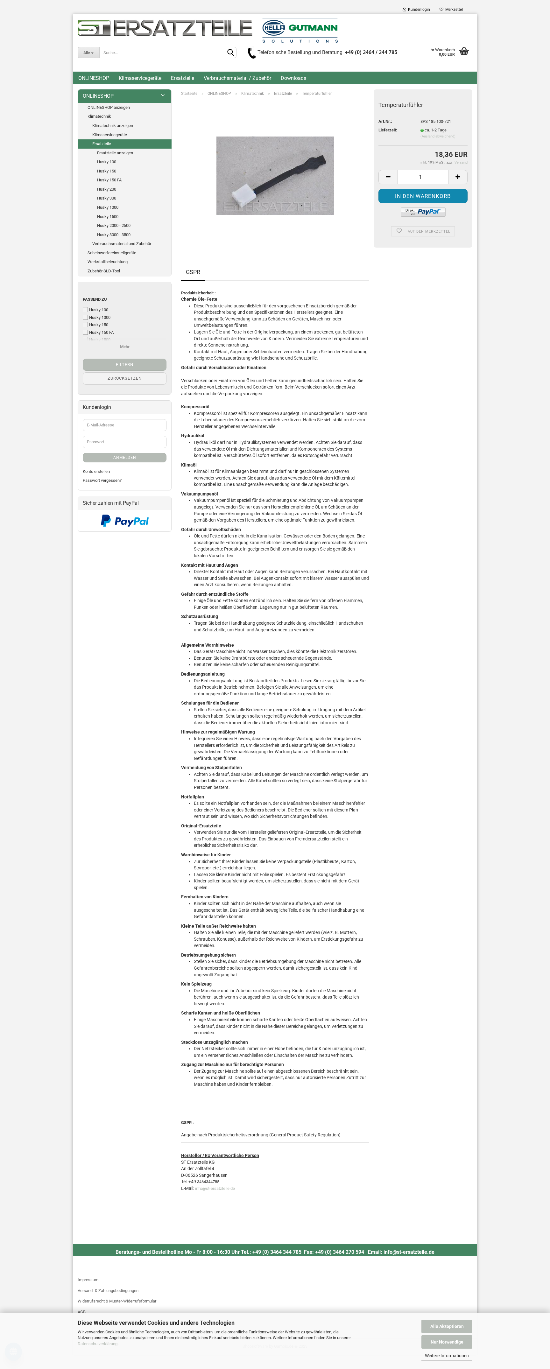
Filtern (124, 364)
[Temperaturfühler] (275, 172)
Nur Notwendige (447, 1341)
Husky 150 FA (109, 180)
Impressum (88, 1279)
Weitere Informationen (447, 1355)
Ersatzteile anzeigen (115, 153)
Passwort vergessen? (102, 480)
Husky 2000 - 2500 (113, 225)
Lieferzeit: (387, 130)
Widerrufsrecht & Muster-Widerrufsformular (117, 1301)
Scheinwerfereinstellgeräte (112, 252)
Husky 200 (106, 189)
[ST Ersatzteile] (208, 30)
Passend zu (95, 299)
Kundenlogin (418, 9)
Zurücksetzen (125, 378)
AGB (82, 1311)
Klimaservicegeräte (140, 78)
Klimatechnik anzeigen (112, 125)
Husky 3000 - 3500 (113, 234)
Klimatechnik (99, 116)
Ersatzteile (182, 78)
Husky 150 (106, 171)
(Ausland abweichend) (437, 136)
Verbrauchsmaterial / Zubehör (237, 78)
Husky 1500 (107, 216)
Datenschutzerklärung (97, 1343)
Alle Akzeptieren (447, 1326)
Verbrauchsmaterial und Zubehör (121, 243)
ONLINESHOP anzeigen (109, 107)
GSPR (193, 272)
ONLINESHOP (93, 78)
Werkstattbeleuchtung (108, 261)
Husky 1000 (107, 207)
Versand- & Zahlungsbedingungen (108, 1290)
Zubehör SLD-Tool (104, 271)
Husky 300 (106, 198)
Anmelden (124, 457)
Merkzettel (453, 9)
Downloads (293, 78)
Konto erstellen (96, 471)
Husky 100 (106, 161)
